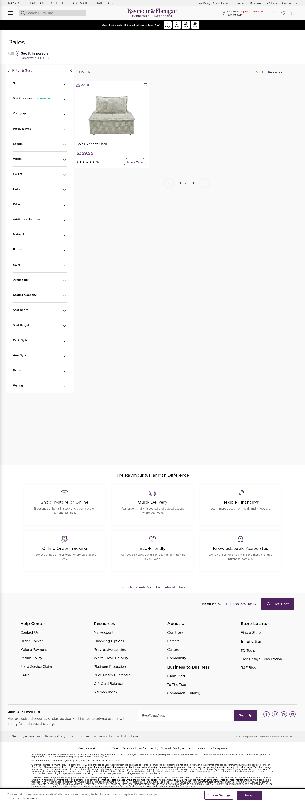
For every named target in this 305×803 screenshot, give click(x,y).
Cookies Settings (219, 795)
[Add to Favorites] (145, 85)
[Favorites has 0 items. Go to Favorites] (283, 13)
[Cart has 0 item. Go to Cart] (292, 13)
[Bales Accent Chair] (111, 115)
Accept (250, 795)
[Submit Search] (22, 13)
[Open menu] (12, 13)
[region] (152, 795)
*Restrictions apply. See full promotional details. (152, 587)
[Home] (152, 13)
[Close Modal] (70, 70)
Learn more (30, 798)
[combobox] (53, 13)
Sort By (261, 72)
